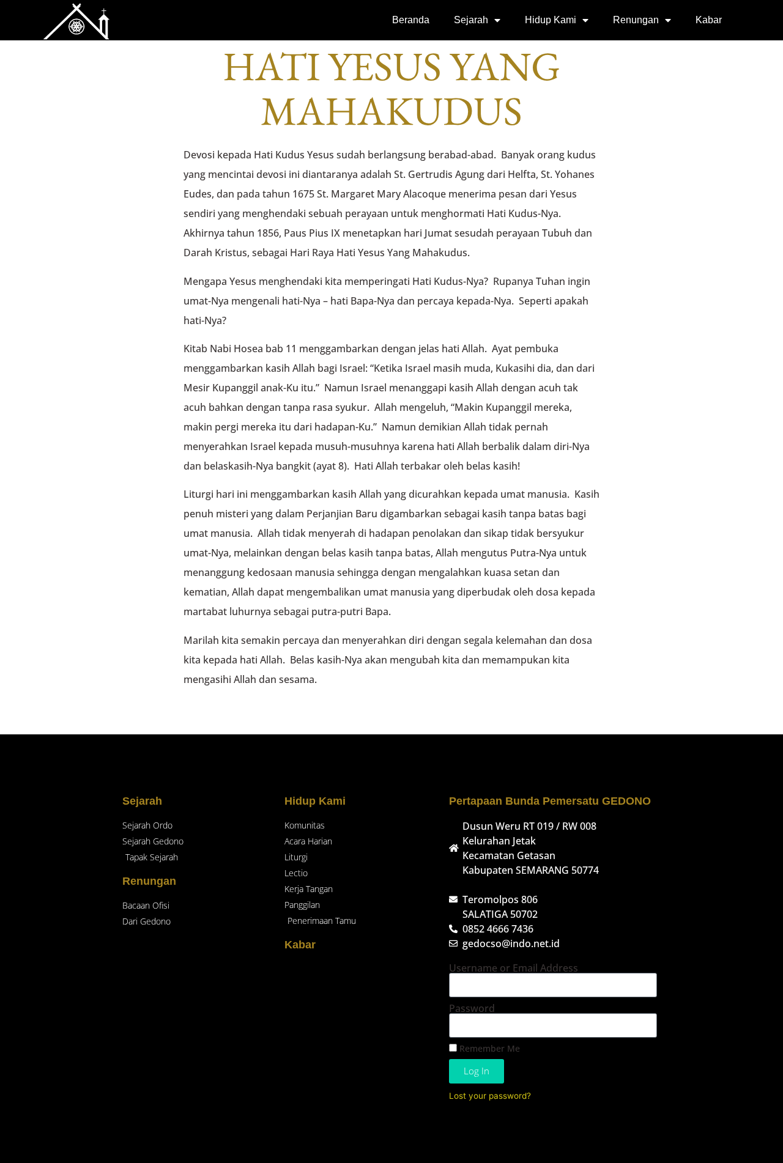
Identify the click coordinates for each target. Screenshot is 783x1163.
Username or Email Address (513, 968)
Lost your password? (490, 1096)
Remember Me (488, 1048)
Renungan (636, 20)
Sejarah (471, 20)
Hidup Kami (550, 20)
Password (472, 1008)
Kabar (709, 20)
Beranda (410, 20)
